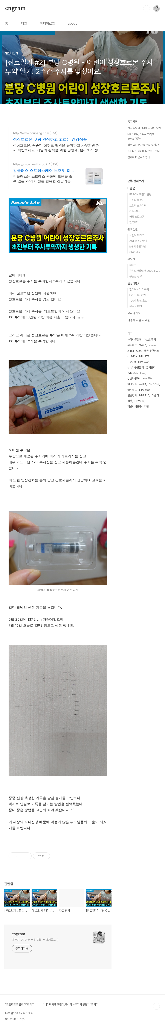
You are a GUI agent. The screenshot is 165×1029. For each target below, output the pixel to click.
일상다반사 (133, 283)
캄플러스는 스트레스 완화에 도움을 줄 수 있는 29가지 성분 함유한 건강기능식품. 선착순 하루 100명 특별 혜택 (43, 178)
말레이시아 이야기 (139, 289)
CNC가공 (154, 384)
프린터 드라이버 (138, 205)
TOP (156, 1006)
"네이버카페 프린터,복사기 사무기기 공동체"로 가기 (70, 1004)
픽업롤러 (147, 378)
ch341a (132, 356)
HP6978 (144, 356)
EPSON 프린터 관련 (140, 194)
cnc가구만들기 (135, 367)
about (72, 23)
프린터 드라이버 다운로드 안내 (143, 151)
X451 (130, 350)
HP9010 (139, 401)
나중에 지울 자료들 (138, 320)
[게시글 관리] (26, 856)
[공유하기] (21, 856)
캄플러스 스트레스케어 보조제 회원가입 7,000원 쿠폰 (43, 170)
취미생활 (132, 229)
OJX (139, 350)
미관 (129, 401)
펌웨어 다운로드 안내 (138, 157)
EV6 (142, 373)
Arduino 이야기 (138, 241)
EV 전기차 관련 (137, 295)
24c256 (132, 373)
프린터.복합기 (136, 200)
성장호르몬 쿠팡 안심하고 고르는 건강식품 (50, 139)
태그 (24, 23)
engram (15, 8)
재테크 (132, 265)
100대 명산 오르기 (139, 300)
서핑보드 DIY (136, 235)
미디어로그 (47, 23)
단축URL (134, 222)
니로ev (153, 345)
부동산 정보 (135, 276)
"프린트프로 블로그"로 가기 (20, 1004)
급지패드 (132, 389)
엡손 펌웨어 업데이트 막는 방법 (144, 128)
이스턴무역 (150, 339)
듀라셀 (142, 384)
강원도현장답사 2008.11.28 (144, 270)
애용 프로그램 (136, 216)
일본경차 (132, 395)
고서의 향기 (134, 313)
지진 (146, 406)
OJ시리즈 (134, 211)
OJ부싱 (131, 362)
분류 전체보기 (135, 181)
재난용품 (132, 384)
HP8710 (144, 395)
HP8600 (144, 389)
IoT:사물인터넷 (137, 246)
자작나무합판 (134, 339)
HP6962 (143, 362)
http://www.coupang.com (31, 133)
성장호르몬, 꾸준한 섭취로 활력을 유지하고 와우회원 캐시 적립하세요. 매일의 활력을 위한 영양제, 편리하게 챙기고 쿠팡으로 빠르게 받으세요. (57, 147)
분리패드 (132, 345)
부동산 (131, 259)
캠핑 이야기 (135, 306)
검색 (146, 8)
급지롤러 (151, 367)
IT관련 (131, 188)
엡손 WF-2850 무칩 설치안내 (143, 144)
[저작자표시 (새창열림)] (52, 856)
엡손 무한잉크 (151, 350)
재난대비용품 (134, 406)
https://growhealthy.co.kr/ (31, 164)
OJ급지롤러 (134, 378)
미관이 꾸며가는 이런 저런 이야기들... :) (35, 939)
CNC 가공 (135, 252)
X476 (142, 345)
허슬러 (155, 395)
